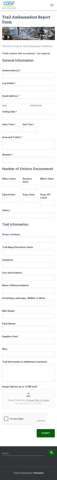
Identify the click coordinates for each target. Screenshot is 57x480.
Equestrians (8, 194)
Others (6, 210)
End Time (28, 124)
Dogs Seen (29, 194)
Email (4, 105)
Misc (4, 349)
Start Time (9, 124)
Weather (7, 154)
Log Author (9, 83)
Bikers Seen (47, 178)
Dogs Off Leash (45, 196)
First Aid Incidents (12, 272)
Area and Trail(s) (12, 137)
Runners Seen (27, 180)
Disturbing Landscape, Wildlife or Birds (23, 298)
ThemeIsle (38, 473)
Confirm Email (36, 105)
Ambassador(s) (11, 70)
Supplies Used (10, 336)
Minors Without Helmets (15, 285)
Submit (46, 433)
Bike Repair (8, 311)
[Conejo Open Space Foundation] (10, 5)
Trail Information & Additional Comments (24, 361)
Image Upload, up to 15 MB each (19, 386)
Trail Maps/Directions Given (17, 247)
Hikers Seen (9, 178)
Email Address (11, 96)
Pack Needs (8, 323)
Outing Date (9, 111)
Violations (7, 260)
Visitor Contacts (11, 234)
